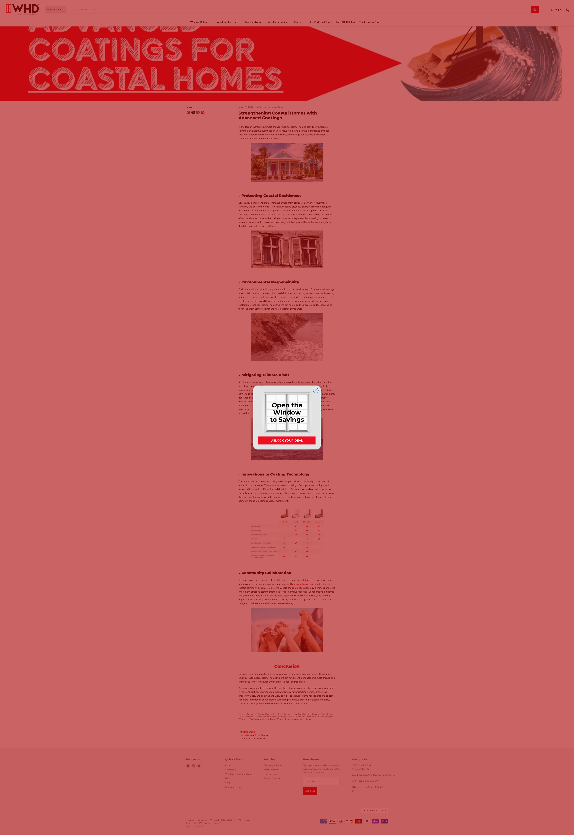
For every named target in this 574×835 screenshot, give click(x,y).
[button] (287, 417)
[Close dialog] (315, 390)
